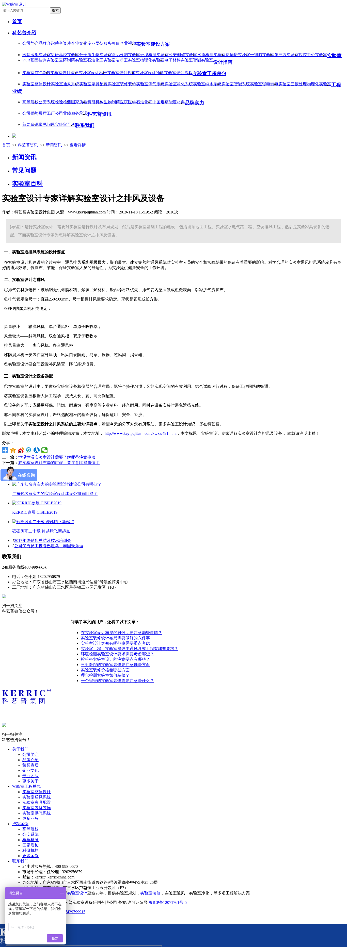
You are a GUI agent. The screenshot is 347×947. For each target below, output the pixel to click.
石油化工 (144, 102)
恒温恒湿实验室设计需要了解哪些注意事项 (57, 457)
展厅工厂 (47, 113)
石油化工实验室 (101, 60)
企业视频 (128, 43)
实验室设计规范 (121, 73)
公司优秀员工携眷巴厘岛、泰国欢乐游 (48, 546)
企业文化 (79, 43)
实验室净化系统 (179, 84)
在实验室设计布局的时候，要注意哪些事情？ (59, 462)
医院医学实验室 (36, 55)
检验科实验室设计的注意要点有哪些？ (115, 659)
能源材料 (177, 102)
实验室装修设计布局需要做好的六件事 (115, 638)
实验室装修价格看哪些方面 (105, 670)
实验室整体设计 (36, 84)
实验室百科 (65, 124)
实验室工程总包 (26, 786)
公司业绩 (63, 113)
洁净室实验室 (128, 60)
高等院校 (30, 102)
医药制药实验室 (73, 60)
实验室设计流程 (178, 73)
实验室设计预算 (150, 73)
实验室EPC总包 (36, 73)
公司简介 (30, 43)
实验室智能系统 (236, 84)
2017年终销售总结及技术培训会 (42, 540)
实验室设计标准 (93, 73)
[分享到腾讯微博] (29, 450)
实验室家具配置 (93, 84)
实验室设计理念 (64, 73)
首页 (6, 145)
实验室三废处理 (292, 84)
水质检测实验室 (211, 55)
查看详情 (78, 145)
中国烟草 (160, 102)
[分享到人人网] (37, 450)
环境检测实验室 (154, 55)
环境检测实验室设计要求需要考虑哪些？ (117, 654)
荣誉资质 (63, 43)
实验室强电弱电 (264, 84)
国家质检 (79, 102)
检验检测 (63, 102)
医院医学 (128, 102)
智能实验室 (203, 60)
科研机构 (95, 102)
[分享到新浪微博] (21, 450)
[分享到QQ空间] (13, 450)
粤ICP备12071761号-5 (168, 902)
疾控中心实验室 (313, 55)
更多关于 (30, 781)
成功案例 (20, 824)
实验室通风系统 (65, 84)
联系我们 (20, 861)
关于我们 (20, 749)
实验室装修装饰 (122, 84)
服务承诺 (79, 113)
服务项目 (112, 43)
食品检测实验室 (126, 55)
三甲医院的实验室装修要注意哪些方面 (115, 664)
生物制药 (112, 102)
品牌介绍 (47, 43)
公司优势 (30, 113)
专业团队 (95, 43)
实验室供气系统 (150, 84)
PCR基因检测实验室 (40, 60)
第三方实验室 (286, 55)
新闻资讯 (30, 124)
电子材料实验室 (178, 60)
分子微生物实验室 (95, 55)
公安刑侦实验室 (183, 55)
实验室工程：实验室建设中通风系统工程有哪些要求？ (129, 648)
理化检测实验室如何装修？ (105, 675)
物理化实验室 (152, 60)
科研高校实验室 (65, 55)
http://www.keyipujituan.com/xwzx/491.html (141, 433)
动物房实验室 (238, 55)
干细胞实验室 (262, 55)
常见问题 (47, 124)
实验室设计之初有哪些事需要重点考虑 (115, 643)
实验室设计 (77, 893)
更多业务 (30, 818)
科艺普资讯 (28, 145)
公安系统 (47, 102)
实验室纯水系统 (207, 84)
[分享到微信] (44, 450)
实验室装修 (150, 893)
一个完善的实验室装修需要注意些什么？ (117, 680)
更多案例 (30, 856)
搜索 (55, 10)
